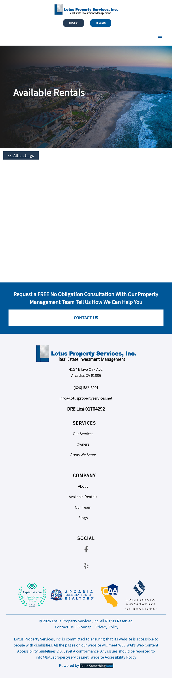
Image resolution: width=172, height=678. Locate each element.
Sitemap (84, 627)
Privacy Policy (106, 627)
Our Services (83, 433)
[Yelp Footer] (86, 565)
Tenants (100, 23)
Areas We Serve (83, 454)
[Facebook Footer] (86, 549)
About (83, 486)
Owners (73, 23)
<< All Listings (21, 155)
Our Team (83, 507)
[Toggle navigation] (160, 36)
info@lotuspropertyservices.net (86, 398)
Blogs (83, 517)
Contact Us (86, 317)
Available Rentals (83, 496)
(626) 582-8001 (86, 387)
